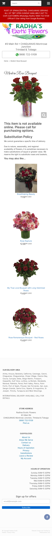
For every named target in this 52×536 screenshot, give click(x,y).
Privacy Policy (11, 532)
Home (6, 61)
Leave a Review (26, 456)
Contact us (26, 442)
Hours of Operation (26, 448)
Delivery (26, 445)
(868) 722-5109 (28, 54)
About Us (26, 437)
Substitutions (26, 453)
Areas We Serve (26, 440)
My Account (26, 458)
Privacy (26, 450)
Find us (26, 423)
